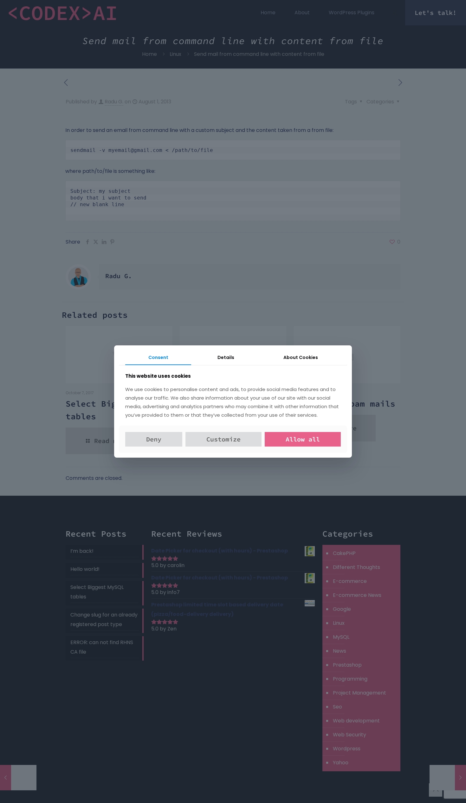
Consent (158, 357)
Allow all (303, 439)
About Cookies (300, 357)
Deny (153, 439)
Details (225, 357)
